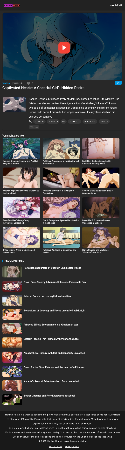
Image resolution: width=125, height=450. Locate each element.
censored (53, 121)
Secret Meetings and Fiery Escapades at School (49, 395)
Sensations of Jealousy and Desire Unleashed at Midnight (54, 310)
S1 (118, 83)
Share (16, 83)
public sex (74, 121)
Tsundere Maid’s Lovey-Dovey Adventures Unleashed (16, 221)
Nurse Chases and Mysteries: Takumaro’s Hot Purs (95, 251)
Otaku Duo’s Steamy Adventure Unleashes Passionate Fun (55, 282)
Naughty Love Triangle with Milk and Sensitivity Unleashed (54, 353)
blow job (39, 121)
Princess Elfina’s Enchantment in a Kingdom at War (51, 324)
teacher (104, 121)
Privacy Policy (72, 446)
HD (63, 121)
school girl (90, 121)
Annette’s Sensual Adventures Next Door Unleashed (51, 381)
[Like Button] (28, 83)
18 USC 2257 (55, 446)
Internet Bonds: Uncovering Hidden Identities (47, 296)
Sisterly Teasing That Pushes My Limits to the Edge (51, 338)
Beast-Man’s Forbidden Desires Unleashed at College (96, 221)
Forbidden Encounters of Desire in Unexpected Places (52, 267)
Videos (6, 83)
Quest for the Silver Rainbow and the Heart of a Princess (54, 367)
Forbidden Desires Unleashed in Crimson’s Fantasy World (96, 162)
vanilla (34, 127)
